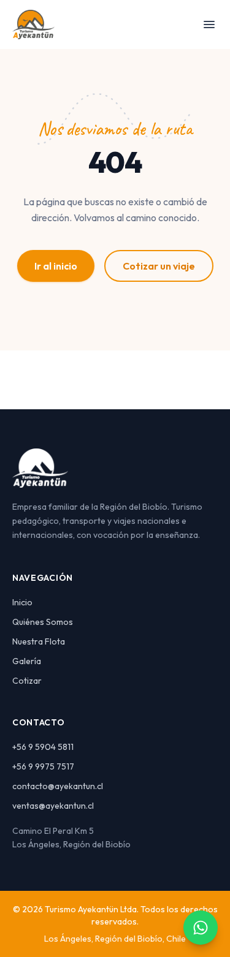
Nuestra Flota (38, 641)
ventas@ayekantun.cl (53, 805)
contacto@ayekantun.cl (57, 786)
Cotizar (27, 680)
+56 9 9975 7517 (43, 766)
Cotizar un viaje (159, 266)
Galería (26, 661)
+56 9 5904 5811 (43, 746)
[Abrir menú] (209, 24)
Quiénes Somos (42, 621)
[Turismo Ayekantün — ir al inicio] (33, 24)
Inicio (22, 602)
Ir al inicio (55, 266)
